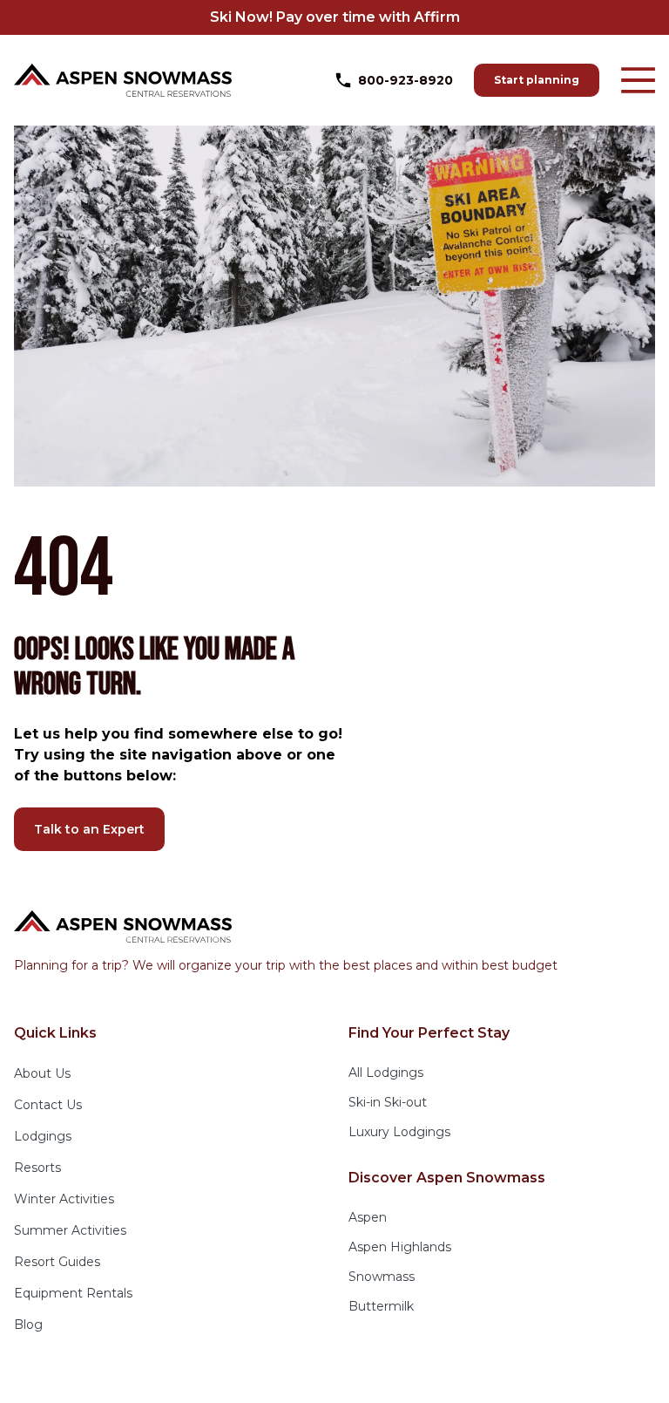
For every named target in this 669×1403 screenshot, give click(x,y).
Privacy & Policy (277, 1377)
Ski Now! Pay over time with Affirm (335, 17)
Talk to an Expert (89, 829)
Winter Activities (64, 1199)
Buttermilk (381, 1306)
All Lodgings (385, 1072)
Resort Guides (57, 1262)
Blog (28, 1324)
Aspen (367, 1217)
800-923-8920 (405, 80)
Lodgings (42, 1136)
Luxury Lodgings (399, 1132)
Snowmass (381, 1276)
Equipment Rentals (73, 1293)
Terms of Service (390, 1377)
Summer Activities (70, 1230)
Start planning (536, 79)
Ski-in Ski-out (387, 1102)
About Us (42, 1073)
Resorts (37, 1167)
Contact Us (48, 1105)
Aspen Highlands (399, 1247)
